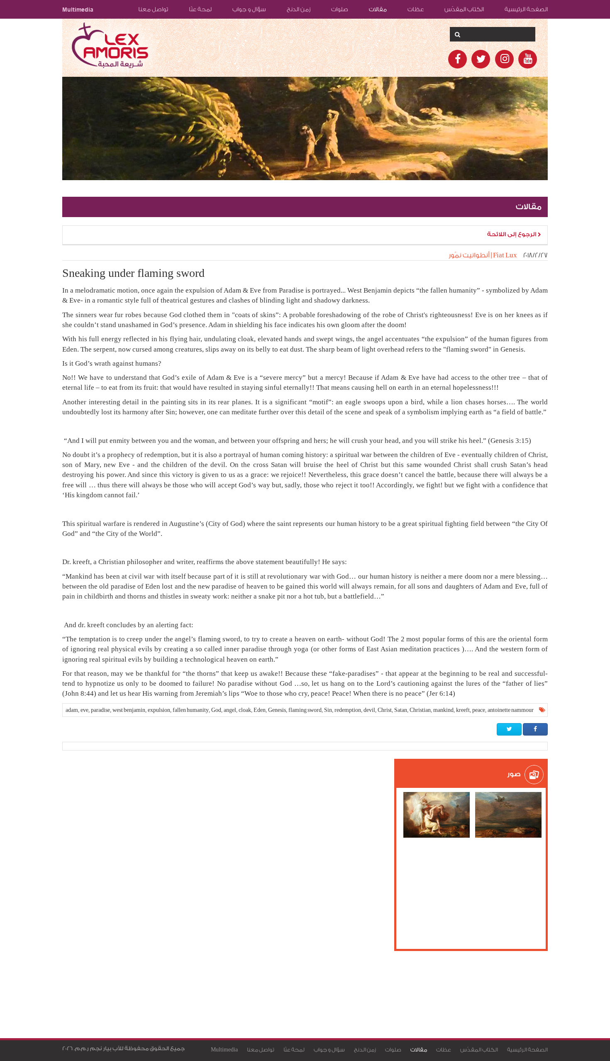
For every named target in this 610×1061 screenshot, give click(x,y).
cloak (245, 710)
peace (478, 710)
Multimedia (77, 9)
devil (369, 710)
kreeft (463, 710)
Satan (400, 710)
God (216, 710)
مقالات (378, 9)
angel (230, 710)
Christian (420, 710)
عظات (415, 9)
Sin (328, 710)
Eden (260, 710)
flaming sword (305, 710)
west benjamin (128, 710)
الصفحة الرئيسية (526, 9)
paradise (100, 710)
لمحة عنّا (200, 9)
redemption (347, 710)
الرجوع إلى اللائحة (512, 234)
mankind (443, 710)
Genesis (277, 710)
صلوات (339, 9)
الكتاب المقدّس (464, 9)
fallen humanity (191, 710)
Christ (385, 710)
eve (84, 710)
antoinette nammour (511, 710)
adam (72, 710)
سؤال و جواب (249, 9)
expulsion (159, 710)
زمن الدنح (298, 9)
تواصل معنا (153, 9)
